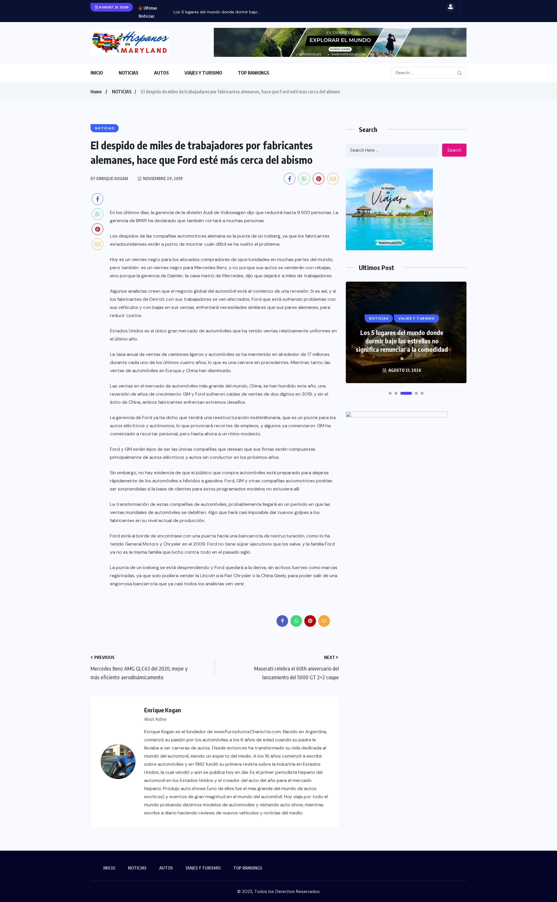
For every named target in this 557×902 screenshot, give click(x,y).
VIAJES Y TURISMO (203, 73)
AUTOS (161, 73)
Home (96, 92)
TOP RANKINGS (253, 73)
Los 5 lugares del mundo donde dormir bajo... (216, 12)
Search (454, 150)
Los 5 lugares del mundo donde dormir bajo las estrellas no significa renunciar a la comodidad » (402, 345)
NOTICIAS (128, 73)
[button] (390, 393)
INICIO (97, 73)
